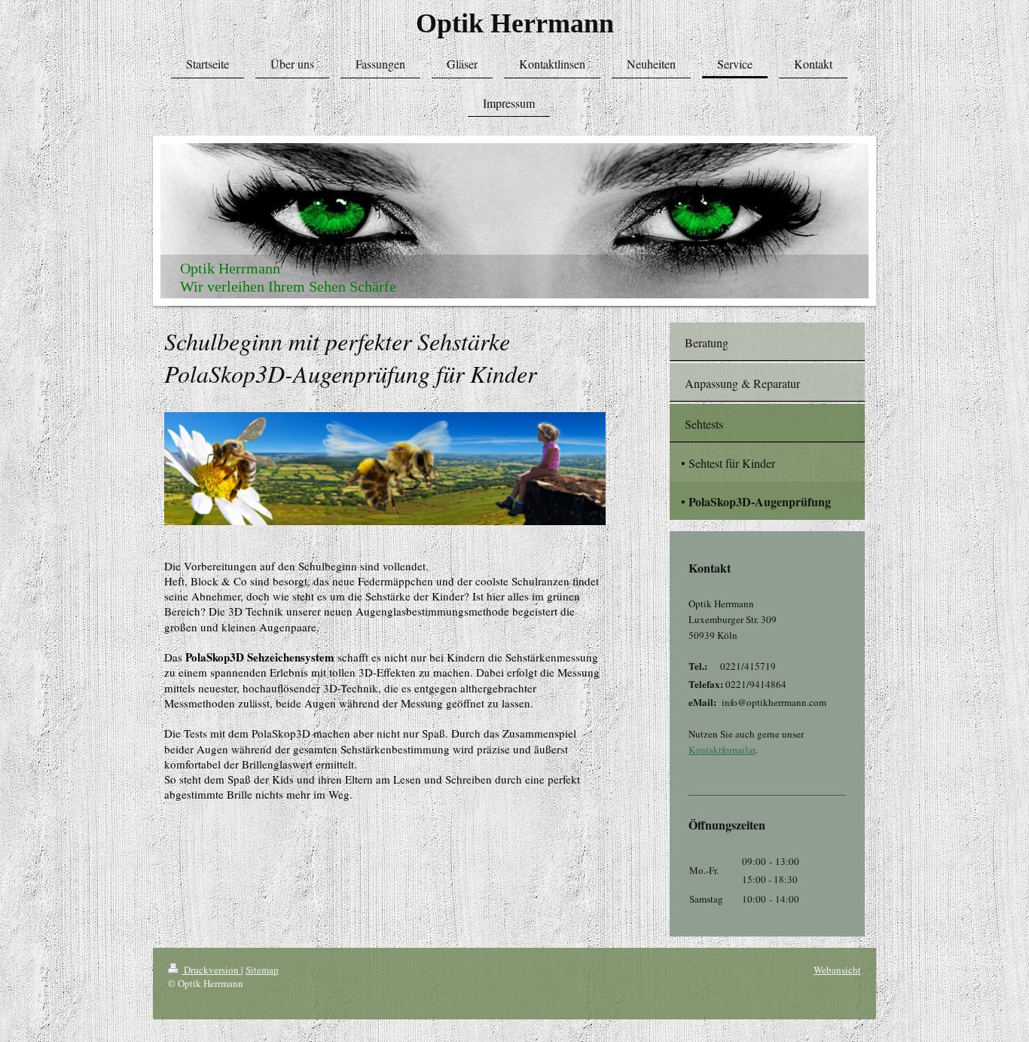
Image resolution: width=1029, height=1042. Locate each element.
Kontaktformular (722, 749)
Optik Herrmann (515, 23)
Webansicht (837, 969)
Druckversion (211, 969)
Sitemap (262, 969)
